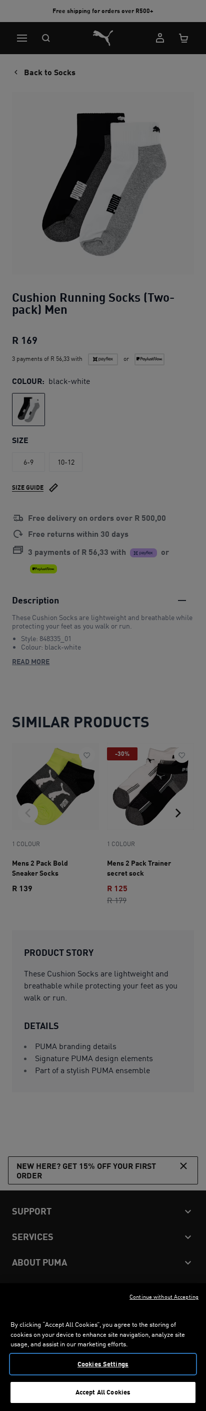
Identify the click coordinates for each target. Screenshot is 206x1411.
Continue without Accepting (164, 1296)
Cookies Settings (103, 1364)
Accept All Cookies (103, 1392)
